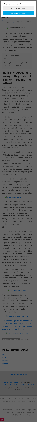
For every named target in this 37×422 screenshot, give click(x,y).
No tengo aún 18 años (18, 8)
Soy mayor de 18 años (18, 13)
